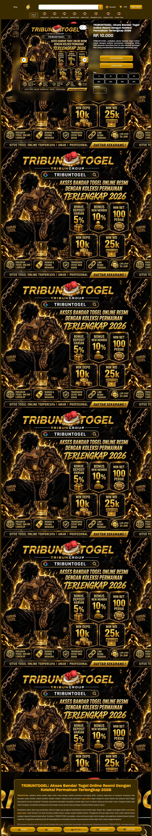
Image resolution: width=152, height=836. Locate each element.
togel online (86, 798)
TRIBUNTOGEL (23, 795)
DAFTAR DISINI (116, 58)
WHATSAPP (104, 829)
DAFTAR (77, 829)
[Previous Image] (24, 60)
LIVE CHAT (130, 829)
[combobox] (68, 7)
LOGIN (50, 829)
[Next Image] (84, 60)
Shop (15, 7)
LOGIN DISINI (116, 66)
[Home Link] (28, 7)
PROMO (24, 829)
